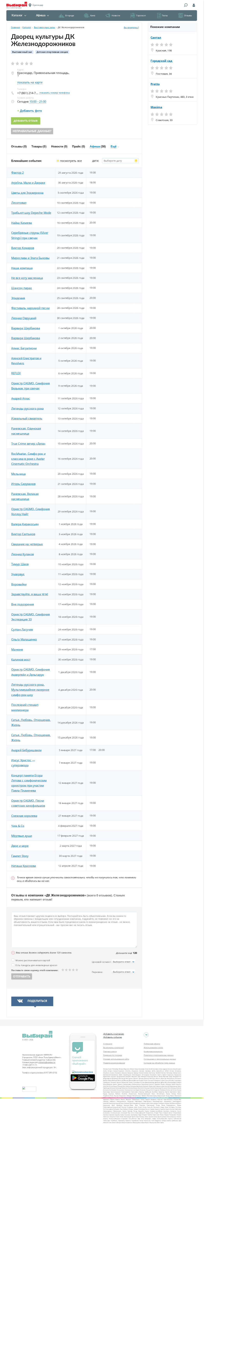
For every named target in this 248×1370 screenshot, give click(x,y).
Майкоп (144, 1095)
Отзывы (188, 15)
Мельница (18, 474)
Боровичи (153, 1074)
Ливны (168, 1094)
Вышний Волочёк (117, 1080)
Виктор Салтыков (23, 534)
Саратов (162, 1109)
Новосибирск (154, 1103)
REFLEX (16, 373)
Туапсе (134, 1117)
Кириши (147, 1088)
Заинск (115, 1084)
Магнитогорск (136, 1095)
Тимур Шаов (19, 564)
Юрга (143, 1122)
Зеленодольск (136, 1084)
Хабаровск (148, 1119)
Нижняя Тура (128, 1103)
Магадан (129, 1095)
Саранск (157, 1109)
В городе (69, 15)
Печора (123, 1107)
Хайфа (154, 1119)
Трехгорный (127, 1117)
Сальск (147, 1109)
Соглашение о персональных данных (160, 1059)
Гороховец (177, 1080)
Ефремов (109, 1084)
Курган (167, 1092)
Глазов (162, 1080)
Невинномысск (121, 1101)
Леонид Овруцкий (23, 318)
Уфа (139, 1119)
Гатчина (150, 1080)
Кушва (105, 1094)
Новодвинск (136, 1103)
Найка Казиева (21, 223)
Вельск (156, 1076)
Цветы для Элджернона (27, 193)
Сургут (122, 1115)
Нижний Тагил (119, 1103)
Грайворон (106, 1082)
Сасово (172, 1109)
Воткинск (178, 1078)
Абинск (132, 1069)
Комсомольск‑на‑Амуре (132, 1090)
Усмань (105, 1119)
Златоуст (151, 1084)
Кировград (157, 1088)
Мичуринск (149, 1097)
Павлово (142, 1105)
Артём (154, 1071)
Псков (144, 1107)
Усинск (179, 1117)
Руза (121, 1109)
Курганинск (173, 1092)
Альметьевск (177, 1069)
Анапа (105, 1071)
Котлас (175, 1090)
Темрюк (166, 1115)
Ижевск (163, 1084)
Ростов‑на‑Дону (108, 1109)
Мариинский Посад (163, 1095)
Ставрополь (149, 1113)
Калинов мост (20, 659)
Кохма (179, 1090)
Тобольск (106, 1117)
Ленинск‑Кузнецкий (144, 1094)
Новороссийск (145, 1103)
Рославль (172, 1107)
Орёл (113, 1105)
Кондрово (156, 1090)
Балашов (130, 1073)
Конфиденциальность (153, 1051)
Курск (179, 1092)
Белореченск (177, 1073)
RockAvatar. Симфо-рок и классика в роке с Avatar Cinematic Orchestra (28, 459)
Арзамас (141, 1071)
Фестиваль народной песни (30, 308)
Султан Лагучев (22, 629)
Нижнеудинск (177, 1101)
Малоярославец (152, 1095)
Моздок (162, 1097)
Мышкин (128, 1099)
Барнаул (136, 1073)
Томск (117, 1117)
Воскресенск (171, 1078)
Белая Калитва (144, 1073)
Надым (147, 1099)
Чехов (141, 1120)
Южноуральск (137, 1122)
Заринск (120, 1084)
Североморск (117, 1111)
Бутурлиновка (121, 1076)
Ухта (142, 1119)
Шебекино (175, 1120)
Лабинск (118, 1094)
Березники (114, 1074)
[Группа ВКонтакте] (146, 1034)
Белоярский (107, 1074)
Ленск (153, 1094)
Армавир (148, 1071)
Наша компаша (22, 268)
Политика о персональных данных (158, 1055)
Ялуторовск (153, 1122)
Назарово (154, 1099)
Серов (147, 1111)
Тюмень (141, 1117)
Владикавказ (107, 1078)
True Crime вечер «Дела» (28, 443)
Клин (169, 1088)
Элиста (114, 1122)
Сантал (156, 38)
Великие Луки (136, 1076)
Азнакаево (142, 1069)
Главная (15, 27)
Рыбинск (125, 1109)
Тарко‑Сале (156, 1115)
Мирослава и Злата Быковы (30, 258)
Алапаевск (155, 1069)
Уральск (173, 1117)
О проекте (107, 1043)
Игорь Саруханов (23, 484)
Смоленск (166, 1111)
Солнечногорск (115, 1113)
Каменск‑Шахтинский (162, 1086)
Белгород (152, 1073)
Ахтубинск (106, 1073)
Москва (105, 1069)
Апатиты (128, 1071)
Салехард (142, 1109)
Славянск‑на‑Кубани (156, 1111)
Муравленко (177, 1097)
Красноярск (135, 1092)
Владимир (115, 1078)
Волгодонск (129, 1078)
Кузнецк (141, 1092)
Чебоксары (106, 1120)
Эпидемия (18, 298)
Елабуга (179, 1082)
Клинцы (173, 1088)
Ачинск (112, 1073)
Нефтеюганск (147, 1101)
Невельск (112, 1101)
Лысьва (116, 1095)
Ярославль (160, 1122)
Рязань (131, 1109)
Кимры (135, 1088)
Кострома (169, 1090)
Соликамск (106, 1113)
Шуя (180, 1120)
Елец (104, 1084)
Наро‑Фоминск (168, 1099)
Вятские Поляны (139, 1080)
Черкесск (128, 1120)
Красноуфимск (126, 1092)
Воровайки (19, 584)
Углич (146, 1117)
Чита (152, 1120)
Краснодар (106, 1092)
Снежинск (173, 1111)
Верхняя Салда (167, 1076)
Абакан (121, 1069)
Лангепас (124, 1094)
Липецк (173, 1094)
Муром (112, 1099)
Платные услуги (110, 1051)
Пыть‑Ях (149, 1107)
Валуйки (128, 1076)
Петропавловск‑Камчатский (112, 1107)
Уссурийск (124, 1119)
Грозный (113, 1082)
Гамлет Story (19, 856)
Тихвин (179, 1115)
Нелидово (130, 1101)
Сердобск (141, 1111)
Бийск (121, 1074)
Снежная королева (24, 816)
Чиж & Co (17, 826)
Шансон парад (21, 288)
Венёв (161, 1076)
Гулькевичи (137, 1082)
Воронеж (164, 1078)
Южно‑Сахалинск (127, 1122)
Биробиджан (127, 1074)
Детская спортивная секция (52, 52)
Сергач (124, 1111)
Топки (122, 1117)
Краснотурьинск (116, 1092)
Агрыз (136, 1069)
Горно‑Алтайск (169, 1080)
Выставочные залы (44, 27)
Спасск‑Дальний (140, 1113)
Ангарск (110, 1071)
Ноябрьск (161, 1103)
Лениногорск (133, 1094)
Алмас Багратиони (24, 348)
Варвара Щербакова (25, 328)
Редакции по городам (112, 1055)
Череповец (121, 1120)
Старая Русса (158, 1113)
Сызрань (127, 1115)
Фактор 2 (17, 173)
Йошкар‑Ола (121, 1086)
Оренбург (119, 1105)
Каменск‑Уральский (149, 1086)
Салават (136, 1109)
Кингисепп (141, 1088)
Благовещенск (136, 1074)
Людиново (122, 1095)
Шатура (164, 1120)
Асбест (167, 1071)
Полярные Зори (132, 1107)
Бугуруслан (177, 1074)
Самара (152, 1109)
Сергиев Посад (132, 1111)
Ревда (162, 1107)
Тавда (139, 1115)
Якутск (147, 1122)
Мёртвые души (21, 836)
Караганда (106, 1088)
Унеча (169, 1117)
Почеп (140, 1107)
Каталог (17, 15)
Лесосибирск (161, 1094)
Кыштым (111, 1094)
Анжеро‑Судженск (118, 1071)
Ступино (105, 1115)
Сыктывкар (134, 1115)
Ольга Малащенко (24, 639)
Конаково (143, 1090)
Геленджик (156, 1080)
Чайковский (177, 1119)
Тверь (162, 1115)
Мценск (117, 1099)
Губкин (118, 1082)
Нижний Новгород (109, 1103)
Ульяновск (163, 1117)
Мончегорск (169, 1097)
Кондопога (149, 1090)
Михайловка (141, 1097)
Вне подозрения (22, 604)
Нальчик (160, 1099)
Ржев (166, 1107)
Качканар (118, 1088)
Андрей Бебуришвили (26, 750)
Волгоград (122, 1078)
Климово (164, 1088)
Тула (137, 1117)
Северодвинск (107, 1111)
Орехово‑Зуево (128, 1105)
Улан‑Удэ (157, 1117)
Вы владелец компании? (113, 1047)
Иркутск (178, 1084)
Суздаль (117, 1115)
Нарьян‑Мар (177, 1099)
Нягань (167, 1103)
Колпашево (112, 1090)
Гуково (131, 1082)
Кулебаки (155, 1092)
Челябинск (114, 1120)
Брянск (165, 1074)
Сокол (179, 1111)
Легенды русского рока (27, 408)
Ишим (115, 1086)
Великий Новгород (147, 1076)
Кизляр (130, 1088)
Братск (160, 1074)
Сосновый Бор (125, 1113)
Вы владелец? (131, 27)
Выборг (105, 1080)
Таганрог (144, 1115)
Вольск (158, 1078)
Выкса (110, 1080)
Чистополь (147, 1120)
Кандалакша (173, 1086)
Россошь (178, 1107)
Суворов (111, 1115)
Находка (105, 1101)
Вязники (125, 1080)
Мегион (105, 1097)
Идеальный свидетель (26, 418)
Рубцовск (116, 1109)
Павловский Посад (153, 1105)
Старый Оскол (167, 1113)
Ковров (178, 1088)
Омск (179, 1103)
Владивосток (177, 1076)
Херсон (170, 1119)
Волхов (146, 1078)
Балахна (124, 1073)
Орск (136, 1105)
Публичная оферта (152, 1043)
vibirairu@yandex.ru (46, 1062)
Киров (152, 1088)
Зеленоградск (127, 1084)
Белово (163, 1073)
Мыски (123, 1099)
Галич (146, 1080)
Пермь (179, 1105)
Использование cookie (153, 1047)
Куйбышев (148, 1092)
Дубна (162, 1082)
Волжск (135, 1078)
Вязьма (131, 1080)
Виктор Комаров (22, 248)
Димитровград (149, 1082)
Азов (146, 1069)
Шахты (169, 1120)
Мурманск (106, 1099)
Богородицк (145, 1074)
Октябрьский (174, 1103)
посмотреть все (70, 161)
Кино (92, 15)
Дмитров (157, 1082)
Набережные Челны (138, 1099)
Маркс (172, 1095)
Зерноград (144, 1084)
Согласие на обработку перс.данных (159, 1063)
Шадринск (158, 1120)
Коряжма (163, 1090)
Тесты (165, 15)
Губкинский (124, 1082)
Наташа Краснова (23, 866)
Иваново (157, 1084)
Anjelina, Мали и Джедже (28, 183)
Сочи (132, 1113)
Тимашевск (172, 1115)
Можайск (156, 1097)
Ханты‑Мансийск (162, 1119)
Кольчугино (120, 1090)
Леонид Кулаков (22, 554)
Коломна (106, 1090)
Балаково (118, 1073)
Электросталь (107, 1122)
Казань (128, 1086)
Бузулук (113, 1076)
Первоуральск (170, 1105)
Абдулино (126, 1069)
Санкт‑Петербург (113, 1069)
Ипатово (168, 1084)
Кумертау (161, 1092)
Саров (168, 1109)
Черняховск (135, 1120)
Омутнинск (106, 1105)
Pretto (155, 84)
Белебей (158, 1073)
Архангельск (160, 1071)
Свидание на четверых (27, 544)
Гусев (143, 1082)
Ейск (166, 1082)
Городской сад (161, 61)
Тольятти (112, 1117)
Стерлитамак (177, 1113)
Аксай (150, 1069)
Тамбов (150, 1115)
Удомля (151, 1117)
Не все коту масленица (27, 278)
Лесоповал (18, 203)
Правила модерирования (114, 1063)
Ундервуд (17, 574)
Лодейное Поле (108, 1095)
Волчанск (152, 1078)
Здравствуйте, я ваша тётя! (29, 594)
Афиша (40, 15)
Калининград (134, 1086)
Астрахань (178, 1071)
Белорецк (169, 1073)
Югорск (119, 1122)
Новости (116, 15)
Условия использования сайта (116, 1059)
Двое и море (19, 846)
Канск (179, 1086)
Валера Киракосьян (25, 524)
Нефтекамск (138, 1101)
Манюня (17, 649)
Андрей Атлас (20, 398)
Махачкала (178, 1095)
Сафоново (178, 1109)
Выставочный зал (22, 52)
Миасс (119, 1097)
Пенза (163, 1105)
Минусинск (133, 1097)
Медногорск (112, 1097)
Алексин (170, 1069)
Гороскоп (141, 15)
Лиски (179, 1094)
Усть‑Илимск (133, 1119)
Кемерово (125, 1088)
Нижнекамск (167, 1101)
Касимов (112, 1088)
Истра (111, 1086)
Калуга (141, 1086)
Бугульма (170, 1074)
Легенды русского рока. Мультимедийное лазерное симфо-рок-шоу (30, 690)
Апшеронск (135, 1071)
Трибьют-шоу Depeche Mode (31, 213)
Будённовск (107, 1076)
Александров (163, 1069)
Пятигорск (156, 1107)
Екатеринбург (172, 1082)
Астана (172, 1071)
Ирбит (174, 1084)
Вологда (141, 1078)
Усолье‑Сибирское (115, 1119)
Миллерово (125, 1097)
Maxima (156, 107)
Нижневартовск (158, 1101)
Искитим (106, 1086)
